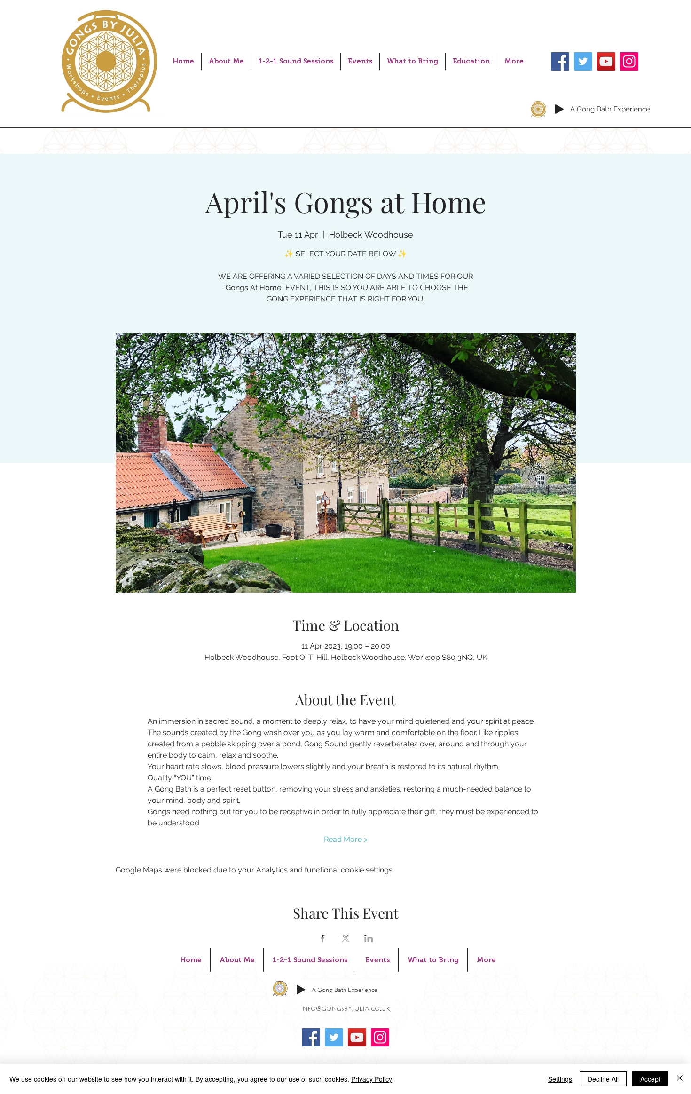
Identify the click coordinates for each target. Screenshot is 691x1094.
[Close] (679, 1078)
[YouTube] (606, 61)
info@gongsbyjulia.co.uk (345, 1009)
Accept (650, 1079)
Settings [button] (560, 1079)
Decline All (603, 1079)
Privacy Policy (371, 1079)
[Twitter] (583, 61)
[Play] (559, 109)
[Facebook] (560, 61)
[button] (295, 61)
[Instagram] (629, 61)
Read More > (346, 839)
